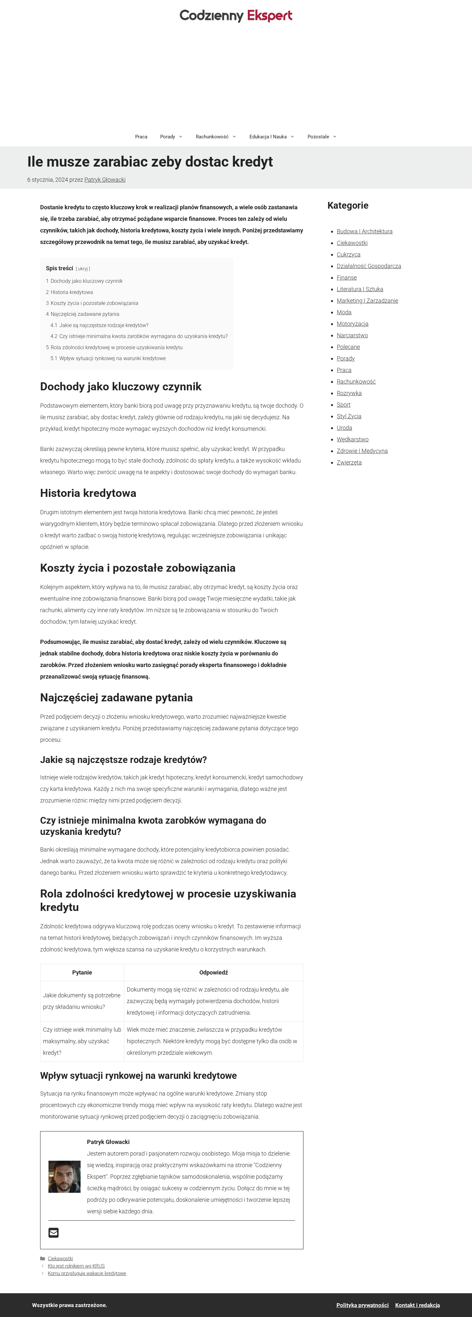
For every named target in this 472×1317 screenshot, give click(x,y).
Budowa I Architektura (365, 231)
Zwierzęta (349, 462)
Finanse (347, 277)
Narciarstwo (352, 335)
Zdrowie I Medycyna (362, 450)
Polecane (348, 346)
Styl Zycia (349, 416)
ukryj (83, 269)
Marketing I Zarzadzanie (367, 300)
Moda (344, 312)
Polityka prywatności (363, 1305)
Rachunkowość (212, 137)
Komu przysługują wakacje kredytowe (87, 1273)
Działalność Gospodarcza (369, 266)
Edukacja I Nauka (268, 137)
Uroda (344, 427)
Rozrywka (349, 393)
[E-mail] (53, 1235)
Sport (344, 404)
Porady (167, 137)
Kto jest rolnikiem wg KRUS (76, 1266)
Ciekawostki (60, 1258)
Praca (141, 137)
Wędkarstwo (353, 439)
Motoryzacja (353, 323)
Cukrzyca (349, 254)
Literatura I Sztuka (360, 289)
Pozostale (318, 137)
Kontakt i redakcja (417, 1305)
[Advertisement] (236, 79)
